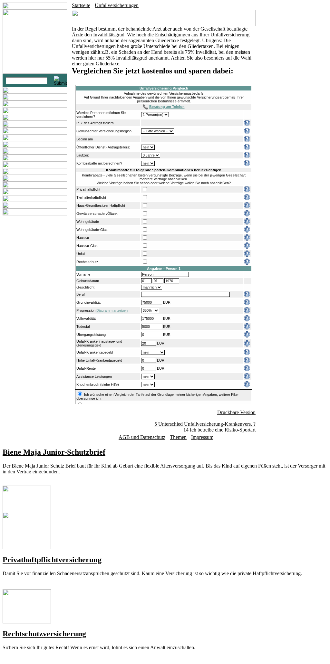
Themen (178, 437)
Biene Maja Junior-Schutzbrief (54, 452)
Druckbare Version (236, 412)
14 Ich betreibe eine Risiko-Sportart (219, 429)
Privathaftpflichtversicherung (52, 559)
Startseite (81, 5)
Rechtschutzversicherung (44, 634)
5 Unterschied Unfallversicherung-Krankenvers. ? (205, 424)
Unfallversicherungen (117, 5)
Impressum (202, 437)
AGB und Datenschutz (142, 437)
